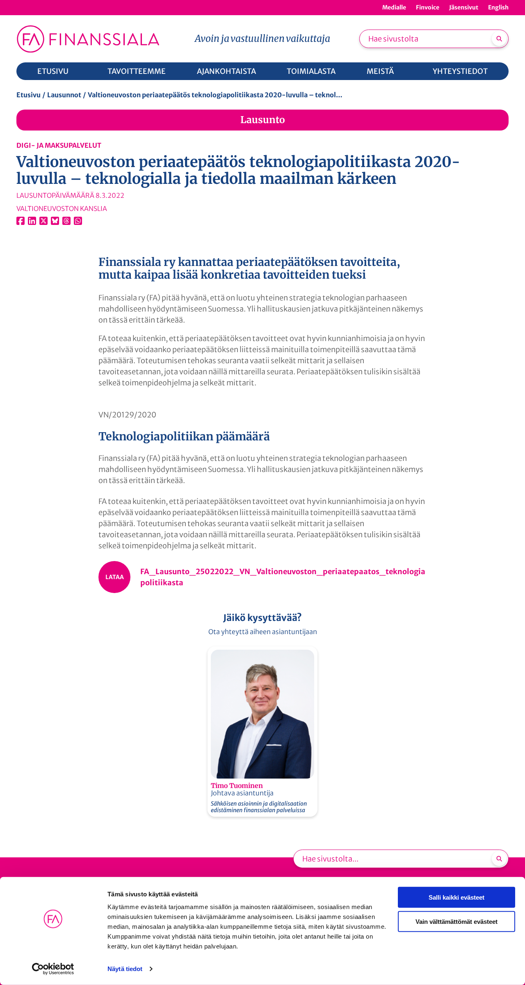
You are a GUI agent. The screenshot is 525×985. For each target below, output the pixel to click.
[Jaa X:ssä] (43, 221)
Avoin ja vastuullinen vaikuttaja (262, 38)
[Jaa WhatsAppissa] (78, 221)
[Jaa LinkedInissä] (32, 221)
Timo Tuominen (237, 785)
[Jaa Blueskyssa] (55, 221)
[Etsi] (499, 38)
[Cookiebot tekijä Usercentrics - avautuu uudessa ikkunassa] (53, 969)
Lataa (114, 577)
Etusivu (28, 95)
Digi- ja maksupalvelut (58, 145)
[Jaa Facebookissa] (20, 221)
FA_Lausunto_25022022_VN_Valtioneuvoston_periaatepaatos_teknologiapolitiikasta (282, 577)
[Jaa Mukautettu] (66, 221)
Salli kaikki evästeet (456, 897)
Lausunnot (64, 95)
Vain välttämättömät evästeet (456, 921)
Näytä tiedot (124, 968)
